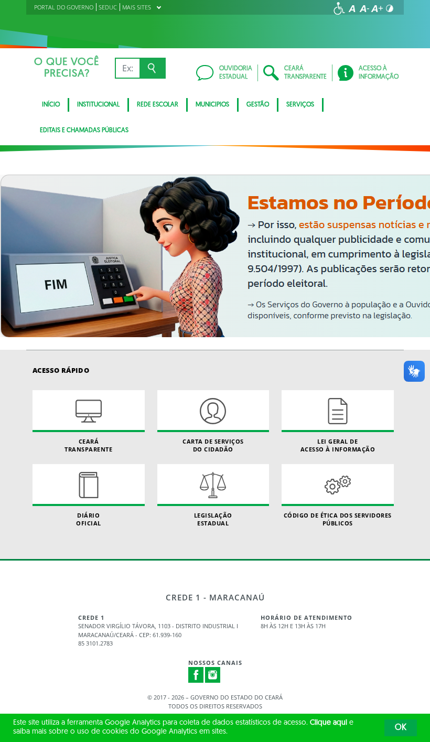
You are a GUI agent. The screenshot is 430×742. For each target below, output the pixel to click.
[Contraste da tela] (389, 8)
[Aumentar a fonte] (377, 8)
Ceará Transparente (88, 445)
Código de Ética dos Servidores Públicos (338, 519)
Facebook (196, 675)
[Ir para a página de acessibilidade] (339, 8)
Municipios (212, 105)
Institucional (98, 105)
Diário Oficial (88, 519)
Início (51, 105)
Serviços (300, 105)
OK (400, 728)
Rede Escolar (157, 105)
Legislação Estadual (213, 519)
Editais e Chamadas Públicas (84, 130)
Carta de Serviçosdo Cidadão (213, 445)
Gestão (257, 105)
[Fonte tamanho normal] (352, 8)
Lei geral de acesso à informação (337, 445)
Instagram (213, 675)
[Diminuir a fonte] (364, 8)
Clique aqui (328, 723)
